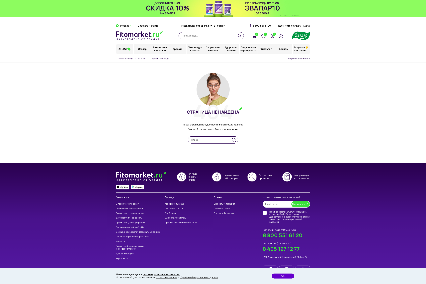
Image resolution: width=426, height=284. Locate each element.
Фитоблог (266, 49)
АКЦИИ (122, 49)
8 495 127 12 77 (281, 248)
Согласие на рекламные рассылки (132, 236)
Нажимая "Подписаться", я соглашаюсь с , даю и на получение (289, 216)
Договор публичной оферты (129, 217)
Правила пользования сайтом (130, 213)
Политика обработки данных (129, 208)
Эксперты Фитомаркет (224, 203)
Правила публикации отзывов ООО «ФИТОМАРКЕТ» (130, 247)
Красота (177, 49)
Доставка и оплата (148, 25)
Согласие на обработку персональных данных (138, 231)
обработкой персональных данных (199, 277)
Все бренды (170, 213)
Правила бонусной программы (130, 222)
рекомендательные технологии (161, 274)
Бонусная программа (300, 49)
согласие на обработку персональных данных (289, 218)
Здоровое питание (230, 49)
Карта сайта (122, 258)
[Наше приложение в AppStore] (122, 187)
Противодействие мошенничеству (181, 222)
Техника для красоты (195, 49)
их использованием (166, 277)
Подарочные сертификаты (248, 49)
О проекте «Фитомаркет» (128, 203)
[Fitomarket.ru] (139, 36)
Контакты (120, 241)
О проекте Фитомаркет (299, 58)
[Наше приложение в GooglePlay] (137, 187)
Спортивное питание (213, 49)
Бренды (283, 49)
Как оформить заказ (174, 203)
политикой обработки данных (285, 214)
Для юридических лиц (175, 217)
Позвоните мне (293, 25)
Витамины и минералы (160, 49)
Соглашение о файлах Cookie (130, 227)
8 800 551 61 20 (262, 25)
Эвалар (142, 49)
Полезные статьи (222, 208)
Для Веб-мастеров (124, 253)
